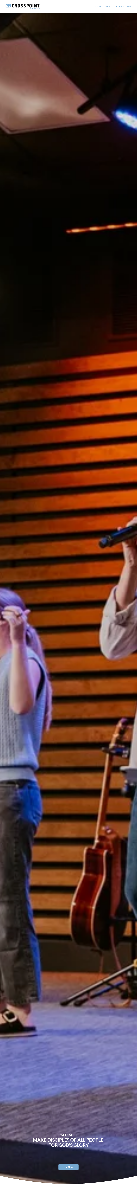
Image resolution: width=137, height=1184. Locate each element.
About (107, 6)
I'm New (97, 6)
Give (129, 6)
